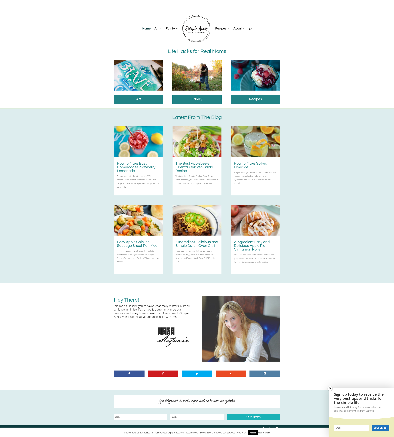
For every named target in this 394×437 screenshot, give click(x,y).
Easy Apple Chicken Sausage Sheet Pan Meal (137, 244)
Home (146, 28)
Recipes (220, 28)
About (237, 28)
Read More (264, 432)
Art (157, 28)
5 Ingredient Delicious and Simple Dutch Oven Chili (196, 244)
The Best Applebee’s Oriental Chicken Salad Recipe (194, 167)
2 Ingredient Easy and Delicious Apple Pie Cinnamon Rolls (252, 245)
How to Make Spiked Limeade (250, 165)
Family (170, 28)
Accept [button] (253, 432)
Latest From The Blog (197, 117)
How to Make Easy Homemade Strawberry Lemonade (136, 167)
